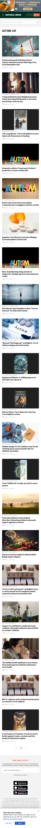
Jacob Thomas (13, 340)
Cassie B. (12, 200)
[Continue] (37, 770)
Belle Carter (13, 731)
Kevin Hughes (13, 375)
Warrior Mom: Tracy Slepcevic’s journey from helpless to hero (19, 413)
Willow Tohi (13, 165)
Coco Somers (13, 552)
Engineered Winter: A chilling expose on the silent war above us (19, 378)
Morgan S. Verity (14, 57)
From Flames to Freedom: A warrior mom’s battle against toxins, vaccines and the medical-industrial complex (20, 736)
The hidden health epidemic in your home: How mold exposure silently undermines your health (20, 664)
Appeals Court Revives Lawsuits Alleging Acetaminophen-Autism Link (19, 238)
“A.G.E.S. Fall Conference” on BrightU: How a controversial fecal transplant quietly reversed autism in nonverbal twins (20, 591)
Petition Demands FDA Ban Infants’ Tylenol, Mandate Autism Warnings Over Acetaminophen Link (19, 62)
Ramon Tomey (13, 131)
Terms (17, 800)
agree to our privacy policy (12, 819)
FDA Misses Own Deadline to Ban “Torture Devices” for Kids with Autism (20, 309)
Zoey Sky (12, 660)
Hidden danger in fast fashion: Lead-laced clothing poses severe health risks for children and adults (20, 448)
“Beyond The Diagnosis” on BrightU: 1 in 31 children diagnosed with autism (20, 344)
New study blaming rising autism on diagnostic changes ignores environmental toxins (20, 274)
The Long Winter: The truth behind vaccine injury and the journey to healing (20, 135)
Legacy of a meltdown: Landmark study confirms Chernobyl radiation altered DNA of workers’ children (20, 628)
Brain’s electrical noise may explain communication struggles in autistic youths (20, 204)
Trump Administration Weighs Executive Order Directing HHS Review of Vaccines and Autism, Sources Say (19, 99)
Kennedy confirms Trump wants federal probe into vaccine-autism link (19, 169)
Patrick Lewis (13, 444)
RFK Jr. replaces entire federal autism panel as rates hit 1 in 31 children (20, 700)
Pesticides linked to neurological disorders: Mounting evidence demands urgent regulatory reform (19, 520)
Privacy (12, 800)
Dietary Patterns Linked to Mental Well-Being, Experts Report (19, 555)
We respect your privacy (20, 775)
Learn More (8, 823)
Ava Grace (12, 623)
